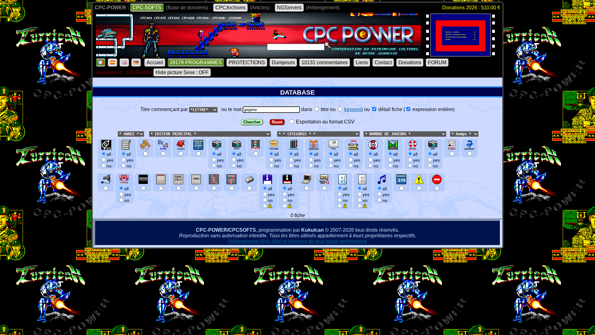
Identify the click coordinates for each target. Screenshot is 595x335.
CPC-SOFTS (146, 7)
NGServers (289, 7)
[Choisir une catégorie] (275, 133)
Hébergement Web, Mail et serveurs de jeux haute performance (297, 241)
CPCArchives (230, 7)
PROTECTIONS (247, 62)
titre (324, 109)
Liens (362, 62)
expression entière (432, 109)
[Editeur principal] (148, 133)
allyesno (271, 194)
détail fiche (389, 109)
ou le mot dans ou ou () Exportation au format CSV (337, 115)
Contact (383, 62)
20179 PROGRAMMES (196, 62)
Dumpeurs (283, 62)
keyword (353, 109)
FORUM (437, 62)
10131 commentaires (325, 62)
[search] (327, 45)
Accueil (155, 62)
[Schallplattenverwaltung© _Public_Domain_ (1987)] (460, 54)
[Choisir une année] (117, 133)
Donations (410, 62)
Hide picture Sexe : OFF (182, 72)
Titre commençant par (164, 109)
